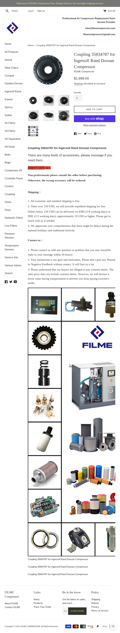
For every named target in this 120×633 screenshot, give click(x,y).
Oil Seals (10, 146)
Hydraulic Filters (14, 217)
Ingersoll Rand (13, 91)
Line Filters (11, 225)
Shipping (78, 83)
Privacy (95, 607)
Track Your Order (42, 607)
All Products (11, 52)
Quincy (8, 107)
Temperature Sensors (12, 247)
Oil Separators (13, 139)
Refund (95, 603)
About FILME (11, 603)
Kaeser (9, 99)
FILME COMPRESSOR (30, 626)
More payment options (94, 125)
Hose (8, 210)
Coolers (9, 186)
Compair (9, 75)
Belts (7, 154)
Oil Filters (10, 131)
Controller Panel (14, 178)
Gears (8, 202)
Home (8, 44)
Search (9, 273)
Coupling (10, 194)
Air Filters (10, 123)
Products (38, 603)
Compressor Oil (13, 170)
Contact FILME (12, 607)
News (37, 599)
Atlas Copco (11, 67)
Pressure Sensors (10, 235)
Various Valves (13, 265)
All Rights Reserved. (49, 626)
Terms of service (99, 610)
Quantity (77, 93)
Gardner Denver (13, 83)
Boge (8, 162)
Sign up (41, 11)
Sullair (8, 115)
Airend (8, 60)
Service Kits (11, 257)
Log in (31, 11)
